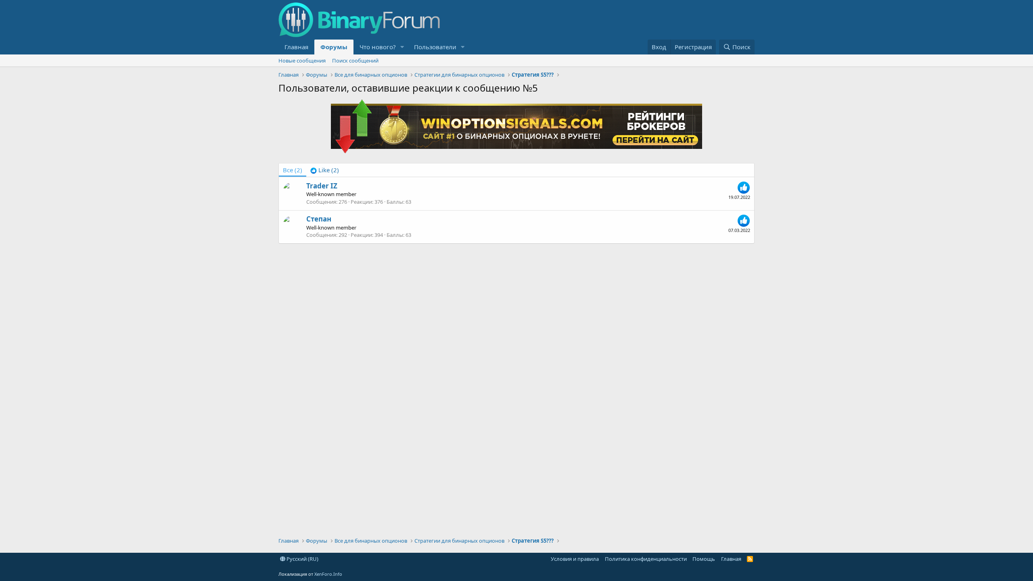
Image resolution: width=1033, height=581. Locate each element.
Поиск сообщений (355, 60)
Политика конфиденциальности (646, 558)
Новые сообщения (302, 60)
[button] (402, 47)
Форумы (333, 47)
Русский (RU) (301, 558)
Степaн (318, 219)
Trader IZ (321, 185)
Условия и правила (575, 558)
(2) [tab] (292, 170)
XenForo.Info (328, 574)
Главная (296, 47)
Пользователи (435, 47)
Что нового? (378, 47)
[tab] (324, 170)
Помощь (703, 558)
